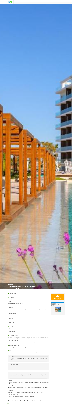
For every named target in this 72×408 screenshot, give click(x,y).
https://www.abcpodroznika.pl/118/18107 (57, 313)
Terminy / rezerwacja (58, 298)
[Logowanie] (70, 1)
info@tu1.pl (65, 0)
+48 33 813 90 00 (59, 0)
